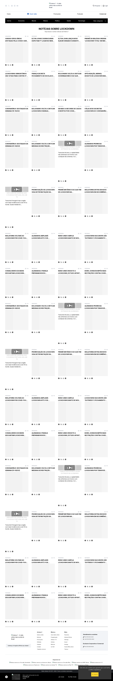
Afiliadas (39, 642)
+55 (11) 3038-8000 (89, 646)
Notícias (39, 637)
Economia (21, 21)
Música (45, 21)
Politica (57, 21)
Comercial (103, 14)
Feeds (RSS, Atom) (68, 646)
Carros (9, 21)
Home (9, 14)
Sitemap (66, 639)
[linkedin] (12, 65)
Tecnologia (81, 21)
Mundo (34, 21)
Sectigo (66, 644)
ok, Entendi (95, 674)
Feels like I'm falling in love (31, 675)
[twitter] (8, 65)
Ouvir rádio (33, 14)
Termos (66, 649)
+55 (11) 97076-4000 (89, 639)
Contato (39, 646)
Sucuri (65, 642)
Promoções (57, 14)
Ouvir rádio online (55, 634)
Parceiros (66, 634)
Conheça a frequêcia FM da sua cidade (18, 645)
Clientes (39, 644)
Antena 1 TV (54, 639)
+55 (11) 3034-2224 (89, 637)
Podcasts (80, 14)
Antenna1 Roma (68, 637)
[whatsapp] (10, 65)
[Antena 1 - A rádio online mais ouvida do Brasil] (56, 5)
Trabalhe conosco (41, 649)
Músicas (53, 644)
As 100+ (53, 646)
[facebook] (6, 65)
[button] (6, 6)
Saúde (69, 21)
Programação (54, 637)
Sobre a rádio (40, 634)
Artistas (53, 642)
